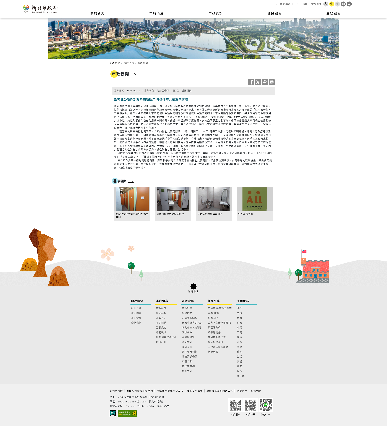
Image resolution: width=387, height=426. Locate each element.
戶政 (239, 323)
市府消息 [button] (156, 13)
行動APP (213, 318)
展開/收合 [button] (193, 286)
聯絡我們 (136, 323)
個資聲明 (242, 391)
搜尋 (349, 4)
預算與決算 (188, 337)
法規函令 (187, 332)
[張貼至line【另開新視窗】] (265, 82)
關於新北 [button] (97, 13)
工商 (239, 332)
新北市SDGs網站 (191, 327)
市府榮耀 (136, 318)
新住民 (241, 376)
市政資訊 (188, 300)
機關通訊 (187, 371)
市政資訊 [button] (215, 13)
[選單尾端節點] (379, 15)
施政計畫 (187, 308)
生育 (239, 313)
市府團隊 (136, 313)
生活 (239, 356)
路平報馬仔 (214, 332)
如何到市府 (117, 391)
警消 (239, 347)
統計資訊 (187, 342)
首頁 (117, 63)
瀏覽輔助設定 (343, 4)
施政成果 (187, 313)
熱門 (239, 308)
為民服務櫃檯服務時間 (140, 391)
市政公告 (161, 318)
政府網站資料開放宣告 (220, 391)
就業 (239, 327)
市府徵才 (161, 332)
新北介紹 (136, 308)
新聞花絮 (161, 313)
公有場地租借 (215, 342)
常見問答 (316, 4)
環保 (239, 371)
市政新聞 (142, 63)
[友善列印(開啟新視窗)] (272, 82)
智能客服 (213, 351)
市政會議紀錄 (189, 318)
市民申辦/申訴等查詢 (220, 308)
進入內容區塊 (8, 1)
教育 (239, 318)
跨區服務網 (214, 327)
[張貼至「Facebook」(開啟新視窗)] (251, 82)
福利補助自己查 (217, 337)
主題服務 (243, 300)
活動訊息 (161, 327)
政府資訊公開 (189, 356)
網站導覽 (285, 4)
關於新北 (137, 300)
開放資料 (187, 347)
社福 (239, 342)
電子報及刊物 (189, 351)
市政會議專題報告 (192, 323)
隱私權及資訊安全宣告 (170, 391)
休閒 (239, 366)
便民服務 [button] (274, 13)
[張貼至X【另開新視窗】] (258, 82)
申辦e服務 (213, 313)
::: (277, 4)
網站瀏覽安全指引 (166, 337)
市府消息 (129, 63)
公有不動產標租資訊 (219, 323)
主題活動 (161, 323)
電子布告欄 (188, 366)
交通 (239, 361)
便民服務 (214, 300)
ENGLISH (301, 4)
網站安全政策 (195, 391)
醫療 (239, 337)
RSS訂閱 (161, 342)
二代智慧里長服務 (218, 347)
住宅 (239, 351)
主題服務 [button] (333, 13)
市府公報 (187, 361)
